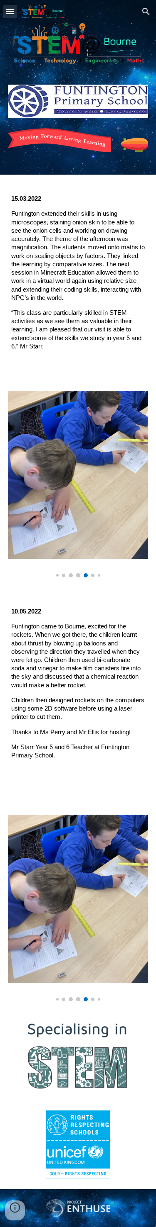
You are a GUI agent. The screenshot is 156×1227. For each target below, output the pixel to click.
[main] (78, 277)
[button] (10, 11)
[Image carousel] (78, 484)
